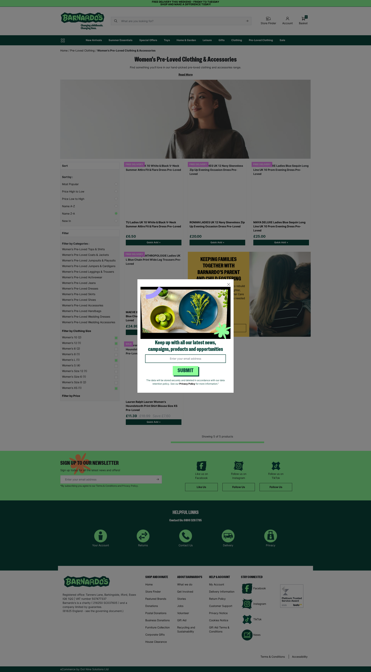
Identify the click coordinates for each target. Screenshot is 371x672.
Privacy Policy (187, 383)
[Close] (228, 284)
